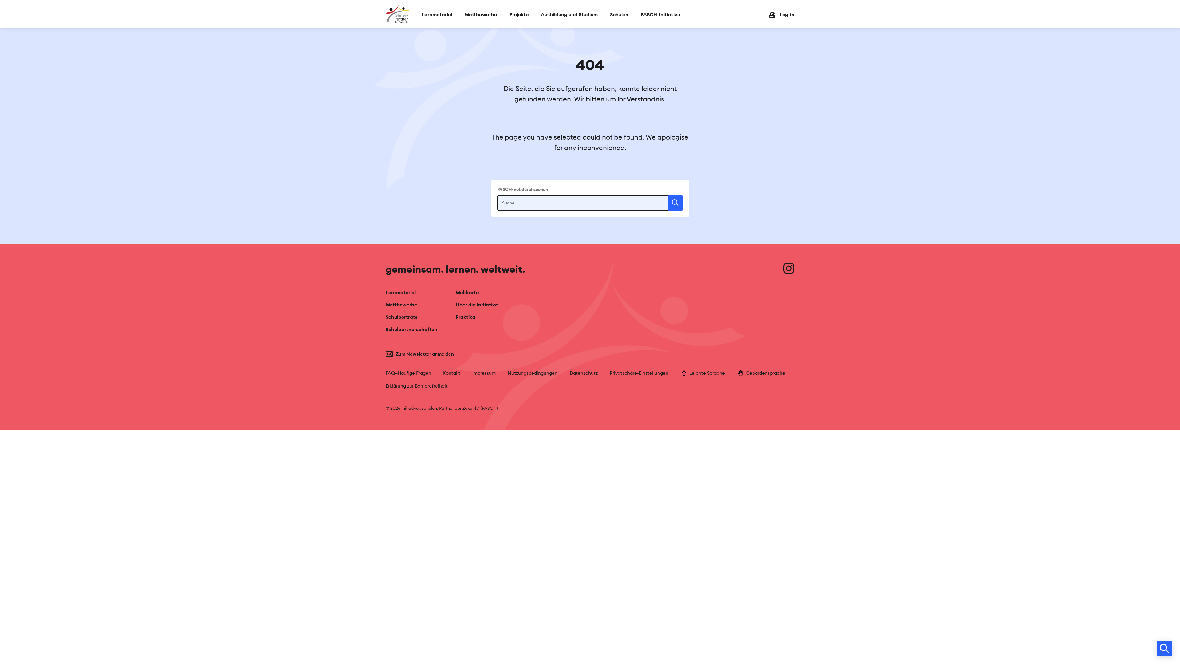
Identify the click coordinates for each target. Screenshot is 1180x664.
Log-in (787, 14)
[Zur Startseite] (397, 14)
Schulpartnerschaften (411, 329)
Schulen (619, 14)
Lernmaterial (401, 292)
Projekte (519, 14)
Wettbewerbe (401, 305)
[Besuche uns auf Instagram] (788, 268)
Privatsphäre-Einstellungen (639, 373)
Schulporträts (402, 317)
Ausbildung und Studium (569, 14)
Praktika (465, 317)
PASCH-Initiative (660, 14)
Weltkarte (467, 292)
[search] (1164, 648)
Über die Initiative (477, 305)
